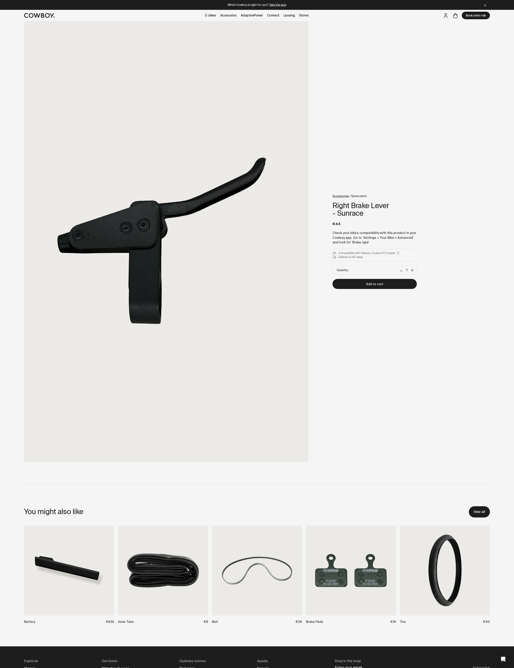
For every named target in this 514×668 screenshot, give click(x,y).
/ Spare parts (349, 196)
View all (479, 512)
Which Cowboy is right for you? (257, 5)
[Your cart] (455, 15)
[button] (503, 659)
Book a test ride (476, 15)
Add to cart (374, 284)
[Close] (485, 5)
